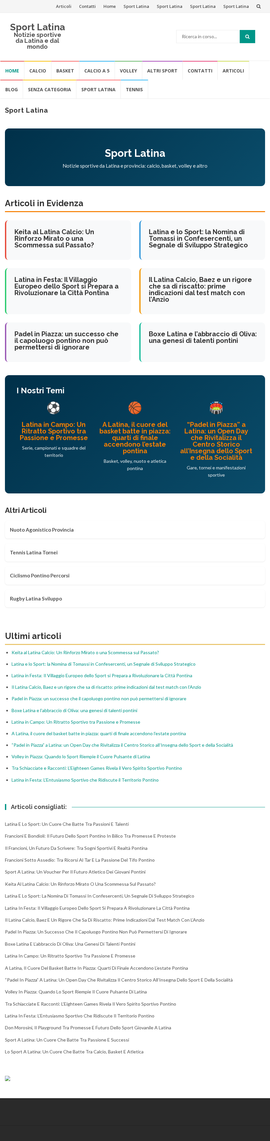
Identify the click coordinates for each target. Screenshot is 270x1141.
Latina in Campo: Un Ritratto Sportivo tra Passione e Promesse (54, 431)
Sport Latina (136, 6)
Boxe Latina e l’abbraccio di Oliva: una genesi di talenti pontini (203, 337)
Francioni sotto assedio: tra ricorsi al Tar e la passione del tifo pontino (80, 860)
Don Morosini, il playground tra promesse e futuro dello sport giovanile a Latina (88, 1027)
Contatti (87, 6)
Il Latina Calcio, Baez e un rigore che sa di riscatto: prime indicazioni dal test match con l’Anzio (200, 289)
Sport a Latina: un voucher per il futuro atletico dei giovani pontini (75, 872)
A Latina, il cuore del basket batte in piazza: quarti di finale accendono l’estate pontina (135, 438)
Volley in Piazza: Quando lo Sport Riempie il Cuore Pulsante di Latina (81, 756)
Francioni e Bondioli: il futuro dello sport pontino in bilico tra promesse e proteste (90, 836)
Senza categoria (49, 89)
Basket (65, 71)
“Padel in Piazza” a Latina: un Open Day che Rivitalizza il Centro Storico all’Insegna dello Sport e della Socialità (216, 441)
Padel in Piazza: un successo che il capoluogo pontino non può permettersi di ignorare (66, 340)
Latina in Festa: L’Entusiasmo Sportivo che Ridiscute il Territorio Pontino (85, 780)
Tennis (134, 89)
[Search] (247, 36)
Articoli (63, 6)
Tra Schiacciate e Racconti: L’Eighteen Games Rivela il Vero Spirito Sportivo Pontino (97, 768)
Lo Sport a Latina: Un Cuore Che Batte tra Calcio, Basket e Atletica (74, 1051)
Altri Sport (162, 71)
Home (109, 6)
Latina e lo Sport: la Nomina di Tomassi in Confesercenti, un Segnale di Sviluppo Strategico (198, 238)
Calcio (37, 71)
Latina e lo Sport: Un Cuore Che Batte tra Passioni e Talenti (67, 824)
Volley (128, 71)
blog (11, 89)
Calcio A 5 (97, 71)
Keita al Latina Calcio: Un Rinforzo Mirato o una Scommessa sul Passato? (54, 238)
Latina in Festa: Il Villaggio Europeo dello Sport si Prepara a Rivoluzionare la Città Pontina (66, 286)
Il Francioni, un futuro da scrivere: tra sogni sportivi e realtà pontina (76, 848)
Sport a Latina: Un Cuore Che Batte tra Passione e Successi (67, 1040)
